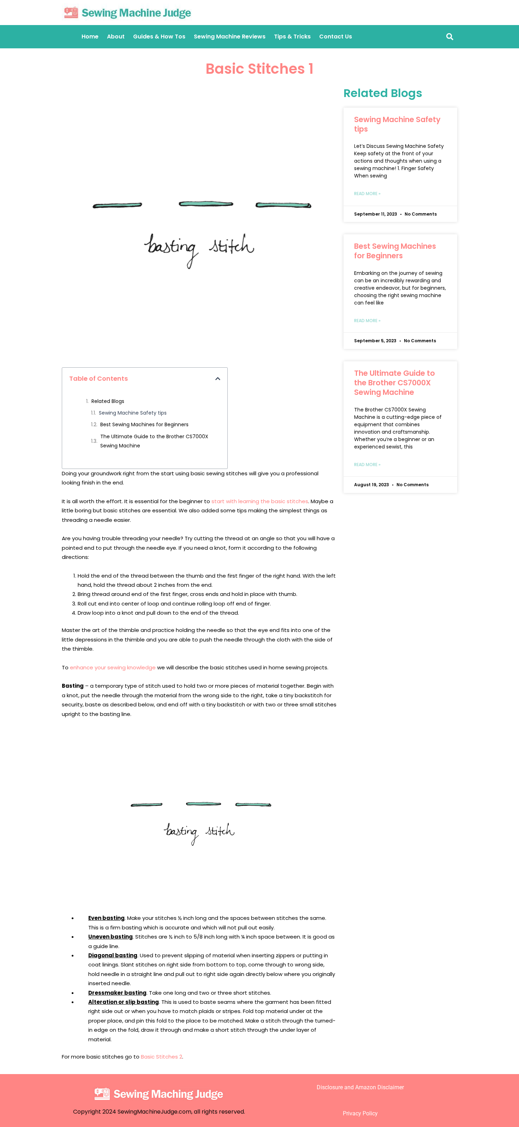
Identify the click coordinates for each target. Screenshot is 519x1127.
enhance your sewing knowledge (113, 667)
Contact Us (335, 36)
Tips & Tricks (292, 36)
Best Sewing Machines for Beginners (144, 424)
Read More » (367, 194)
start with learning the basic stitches (259, 501)
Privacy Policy (360, 1113)
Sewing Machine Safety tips (133, 412)
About (116, 36)
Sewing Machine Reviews (230, 36)
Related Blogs (107, 401)
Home (90, 36)
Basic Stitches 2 (161, 1056)
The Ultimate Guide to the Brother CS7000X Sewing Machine (154, 441)
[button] (217, 378)
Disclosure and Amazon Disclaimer (360, 1087)
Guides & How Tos (159, 36)
